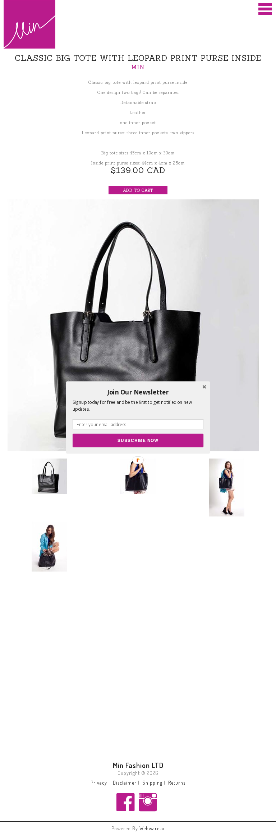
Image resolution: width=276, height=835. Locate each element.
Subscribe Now (138, 440)
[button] (138, 392)
